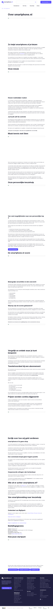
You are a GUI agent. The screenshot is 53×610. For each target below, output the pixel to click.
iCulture (39, 513)
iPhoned (35, 513)
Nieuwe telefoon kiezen (44, 579)
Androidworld (10, 514)
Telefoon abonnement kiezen (45, 580)
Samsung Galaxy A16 (30, 588)
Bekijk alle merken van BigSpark (14, 516)
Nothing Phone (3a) (30, 583)
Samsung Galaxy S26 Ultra (18, 579)
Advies (38, 5)
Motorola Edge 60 (30, 584)
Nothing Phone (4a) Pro (18, 602)
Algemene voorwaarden (44, 595)
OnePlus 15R (16, 600)
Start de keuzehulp (13, 249)
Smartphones (16, 5)
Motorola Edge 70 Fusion (31, 587)
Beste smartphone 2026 (44, 583)
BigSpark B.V (23, 485)
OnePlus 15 (16, 587)
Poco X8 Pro (29, 582)
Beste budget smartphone (44, 584)
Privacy (41, 594)
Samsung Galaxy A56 (30, 586)
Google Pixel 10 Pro (17, 586)
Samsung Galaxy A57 (17, 595)
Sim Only (24, 5)
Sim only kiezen (42, 582)
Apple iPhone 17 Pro (17, 582)
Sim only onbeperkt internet (31, 594)
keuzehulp (22, 53)
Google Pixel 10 (16, 596)
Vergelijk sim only (34, 569)
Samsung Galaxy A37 (30, 580)
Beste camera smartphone (44, 586)
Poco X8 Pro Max (17, 599)
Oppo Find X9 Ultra (17, 584)
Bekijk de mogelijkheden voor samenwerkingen (17, 522)
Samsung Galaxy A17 (30, 579)
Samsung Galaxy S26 (17, 580)
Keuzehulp (32, 5)
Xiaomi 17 (15, 588)
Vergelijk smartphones (24, 569)
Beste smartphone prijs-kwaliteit (45, 587)
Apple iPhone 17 (17, 583)
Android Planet (30, 513)
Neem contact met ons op (17, 533)
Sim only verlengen (30, 595)
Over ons (41, 591)
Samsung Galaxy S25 (17, 598)
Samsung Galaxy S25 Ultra (18, 590)
